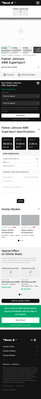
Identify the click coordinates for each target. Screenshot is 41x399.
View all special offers (20, 301)
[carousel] (20, 36)
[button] (20, 32)
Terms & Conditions (8, 386)
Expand (20, 201)
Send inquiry (20, 115)
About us (6, 364)
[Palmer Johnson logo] (20, 12)
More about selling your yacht (20, 325)
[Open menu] (37, 3)
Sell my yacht (20, 320)
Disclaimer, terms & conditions (20, 119)
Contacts (15, 364)
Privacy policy (21, 386)
